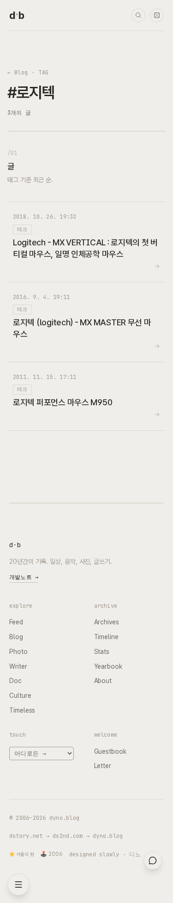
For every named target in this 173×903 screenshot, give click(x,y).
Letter (103, 765)
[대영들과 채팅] (152, 860)
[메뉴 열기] (18, 884)
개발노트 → (23, 577)
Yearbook (108, 666)
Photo (18, 651)
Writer (18, 666)
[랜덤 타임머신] (157, 15)
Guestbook (110, 751)
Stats (102, 651)
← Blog (17, 72)
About (103, 680)
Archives (106, 622)
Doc (15, 680)
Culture (20, 695)
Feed (16, 622)
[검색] (138, 15)
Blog (16, 637)
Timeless (22, 710)
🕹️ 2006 (51, 854)
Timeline (106, 637)
